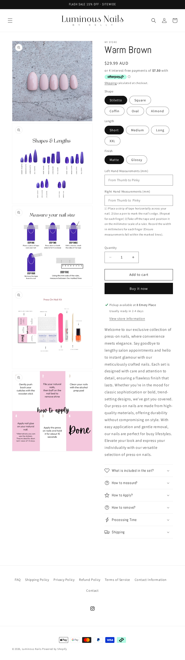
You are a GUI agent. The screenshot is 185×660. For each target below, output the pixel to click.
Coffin (114, 111)
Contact (92, 590)
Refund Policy (89, 579)
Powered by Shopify (54, 649)
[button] (10, 20)
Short (114, 130)
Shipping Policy (37, 579)
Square (140, 100)
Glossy (136, 160)
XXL (112, 141)
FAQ (18, 579)
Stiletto (116, 100)
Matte (114, 160)
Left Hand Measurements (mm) (126, 171)
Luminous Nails (32, 649)
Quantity (111, 248)
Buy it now (139, 288)
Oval (135, 111)
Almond (157, 111)
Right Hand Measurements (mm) (127, 191)
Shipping (111, 83)
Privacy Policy (63, 579)
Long (160, 130)
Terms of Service (117, 579)
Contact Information (151, 579)
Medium (137, 130)
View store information (127, 318)
